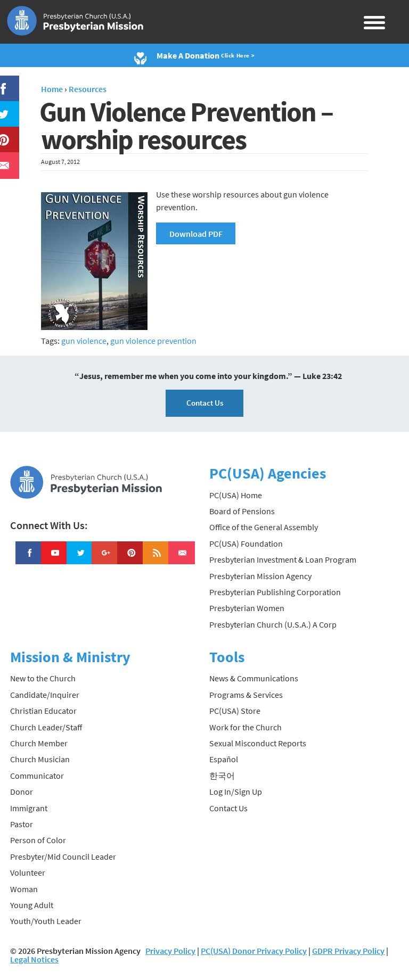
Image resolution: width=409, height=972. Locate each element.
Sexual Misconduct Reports (257, 743)
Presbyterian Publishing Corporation (275, 592)
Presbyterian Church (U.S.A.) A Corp (273, 624)
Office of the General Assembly (263, 527)
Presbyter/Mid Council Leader (63, 856)
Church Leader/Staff (46, 727)
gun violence (84, 340)
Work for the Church (245, 727)
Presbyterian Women (246, 608)
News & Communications (253, 678)
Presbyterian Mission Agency (260, 576)
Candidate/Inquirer (44, 694)
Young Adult (31, 905)
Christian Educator (43, 710)
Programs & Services (246, 694)
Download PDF (196, 233)
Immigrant (28, 808)
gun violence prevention (153, 340)
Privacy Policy (170, 950)
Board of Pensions (242, 511)
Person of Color (38, 840)
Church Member (39, 743)
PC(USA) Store (234, 710)
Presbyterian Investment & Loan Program (282, 559)
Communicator (37, 775)
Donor (21, 791)
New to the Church (43, 678)
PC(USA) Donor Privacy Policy (254, 950)
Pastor (21, 824)
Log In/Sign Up (235, 791)
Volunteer (27, 872)
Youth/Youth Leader (45, 921)
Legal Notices (34, 959)
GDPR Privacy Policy (348, 950)
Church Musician (40, 759)
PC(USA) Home (235, 495)
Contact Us (204, 403)
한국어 (222, 775)
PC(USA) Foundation (246, 543)
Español (223, 759)
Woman (24, 889)
